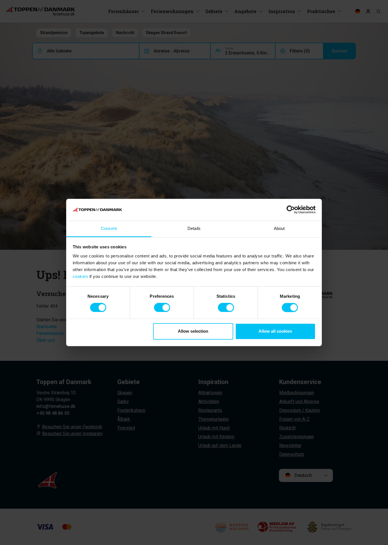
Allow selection (193, 331)
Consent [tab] (109, 228)
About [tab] (279, 228)
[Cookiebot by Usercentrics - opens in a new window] (291, 210)
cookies (80, 276)
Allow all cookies (275, 331)
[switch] (162, 307)
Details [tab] (194, 228)
